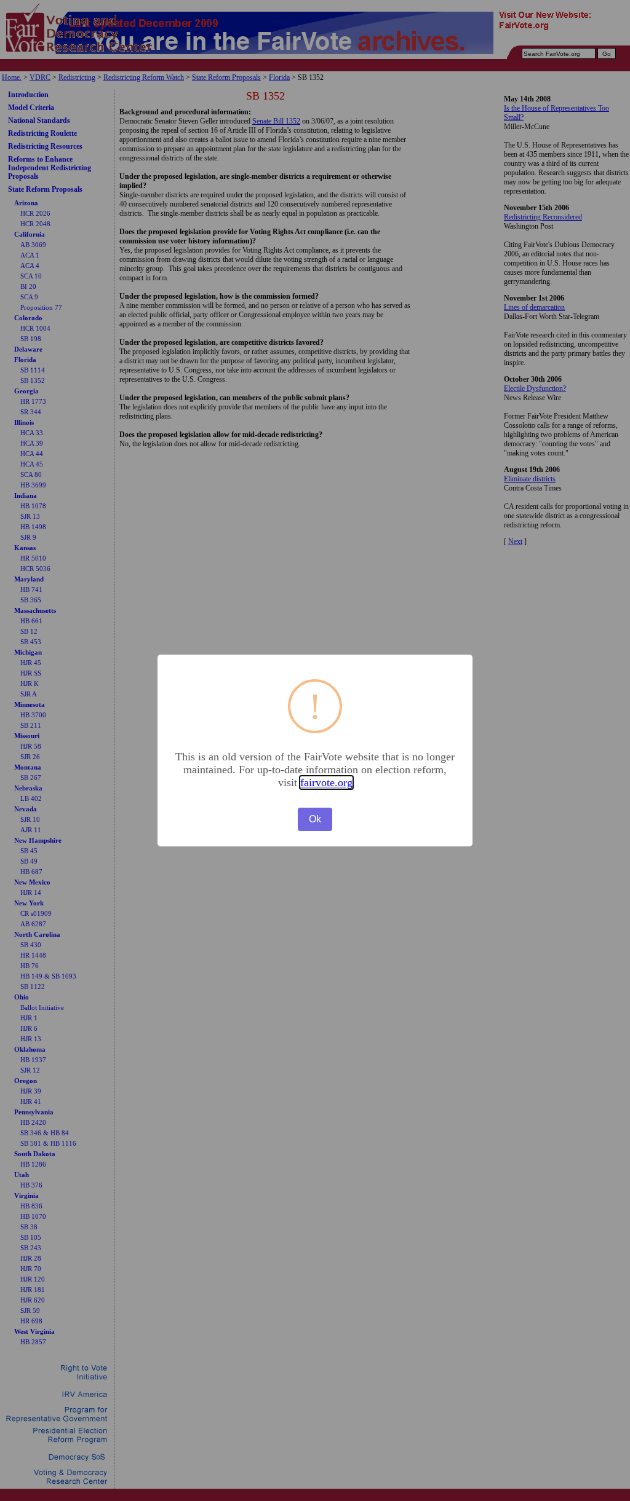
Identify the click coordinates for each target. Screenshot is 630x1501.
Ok (315, 819)
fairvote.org (326, 782)
